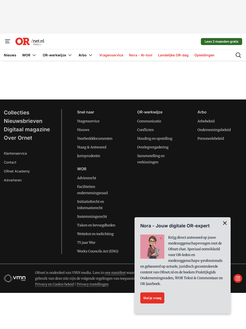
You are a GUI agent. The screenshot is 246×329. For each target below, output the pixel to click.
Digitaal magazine (27, 129)
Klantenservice (15, 153)
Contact (10, 162)
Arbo (202, 112)
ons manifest (115, 272)
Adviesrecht (86, 178)
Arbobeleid (206, 121)
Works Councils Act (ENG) (97, 251)
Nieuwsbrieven (23, 121)
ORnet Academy (17, 171)
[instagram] (238, 278)
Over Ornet (18, 138)
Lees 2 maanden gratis (221, 41)
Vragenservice (88, 121)
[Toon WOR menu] (34, 55)
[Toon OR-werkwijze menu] (70, 55)
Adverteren (13, 180)
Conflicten (145, 130)
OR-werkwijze (149, 112)
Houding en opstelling (154, 138)
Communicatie (149, 121)
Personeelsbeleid (210, 138)
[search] (238, 55)
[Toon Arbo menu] (90, 55)
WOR (81, 168)
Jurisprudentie (88, 156)
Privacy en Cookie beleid (54, 284)
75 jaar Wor (86, 242)
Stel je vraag (152, 298)
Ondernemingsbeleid (214, 130)
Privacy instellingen (93, 284)
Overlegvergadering (152, 147)
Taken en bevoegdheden (96, 225)
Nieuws (83, 130)
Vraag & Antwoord (91, 147)
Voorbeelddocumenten (94, 138)
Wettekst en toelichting (95, 234)
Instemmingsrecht (92, 216)
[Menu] (8, 41)
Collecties (16, 112)
